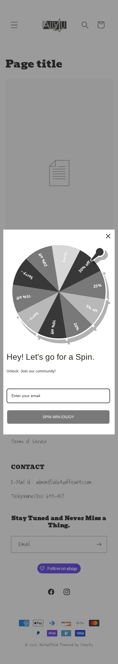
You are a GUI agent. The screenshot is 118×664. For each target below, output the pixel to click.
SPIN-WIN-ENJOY (58, 417)
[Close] (108, 236)
